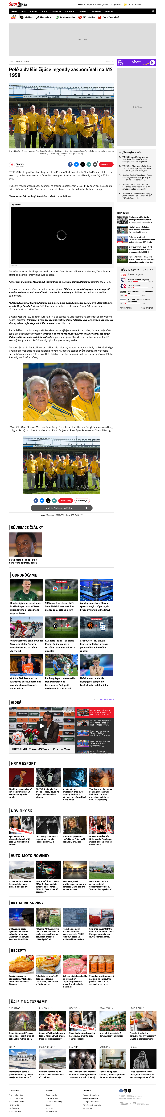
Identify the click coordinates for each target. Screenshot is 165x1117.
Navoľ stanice (126, 307)
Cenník (48, 1104)
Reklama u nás (51, 1095)
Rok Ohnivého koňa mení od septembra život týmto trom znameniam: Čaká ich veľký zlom (82, 1074)
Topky (12, 1047)
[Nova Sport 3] (123, 292)
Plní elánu (44, 1008)
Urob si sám (136, 1008)
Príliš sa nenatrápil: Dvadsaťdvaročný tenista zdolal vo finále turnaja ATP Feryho (142, 239)
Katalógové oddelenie (90, 1101)
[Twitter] (129, 1091)
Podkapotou (46, 1047)
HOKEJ (23, 11)
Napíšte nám (14, 1108)
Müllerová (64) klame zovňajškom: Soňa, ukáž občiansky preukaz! (74, 839)
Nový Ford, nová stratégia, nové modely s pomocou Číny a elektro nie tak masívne (74, 885)
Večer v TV (149, 269)
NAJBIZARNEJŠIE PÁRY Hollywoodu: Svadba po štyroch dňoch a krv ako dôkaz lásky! (100, 840)
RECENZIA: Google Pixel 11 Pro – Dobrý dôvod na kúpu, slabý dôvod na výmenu (47, 793)
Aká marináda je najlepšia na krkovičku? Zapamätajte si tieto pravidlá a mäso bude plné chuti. (75, 981)
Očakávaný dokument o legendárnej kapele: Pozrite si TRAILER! (47, 839)
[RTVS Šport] (123, 275)
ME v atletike (89, 17)
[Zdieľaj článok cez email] (88, 164)
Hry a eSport (23, 763)
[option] (22, 1045)
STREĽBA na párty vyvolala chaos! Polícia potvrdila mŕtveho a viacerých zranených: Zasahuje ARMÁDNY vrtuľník (20, 934)
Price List (49, 1108)
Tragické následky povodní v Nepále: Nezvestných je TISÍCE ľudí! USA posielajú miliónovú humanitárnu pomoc (73, 934)
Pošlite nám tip (106, 164)
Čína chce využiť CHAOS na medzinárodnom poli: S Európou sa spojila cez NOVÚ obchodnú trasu (101, 933)
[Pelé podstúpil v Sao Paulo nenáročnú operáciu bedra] (25, 544)
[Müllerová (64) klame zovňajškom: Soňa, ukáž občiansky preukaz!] (75, 825)
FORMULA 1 (70, 11)
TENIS (44, 11)
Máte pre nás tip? (89, 1108)
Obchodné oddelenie (90, 1098)
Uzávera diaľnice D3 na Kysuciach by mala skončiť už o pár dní (20, 884)
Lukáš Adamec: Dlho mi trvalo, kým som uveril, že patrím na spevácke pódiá (142, 1074)
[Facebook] (121, 1091)
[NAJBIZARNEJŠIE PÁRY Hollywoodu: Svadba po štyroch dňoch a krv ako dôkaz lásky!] (101, 825)
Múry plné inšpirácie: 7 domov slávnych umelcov (111, 1034)
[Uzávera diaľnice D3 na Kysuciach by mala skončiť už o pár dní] (21, 870)
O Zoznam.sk (14, 1090)
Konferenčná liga (67, 17)
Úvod (11, 61)
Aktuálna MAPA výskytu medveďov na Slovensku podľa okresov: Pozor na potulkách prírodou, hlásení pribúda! (47, 934)
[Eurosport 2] (123, 286)
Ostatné (26, 61)
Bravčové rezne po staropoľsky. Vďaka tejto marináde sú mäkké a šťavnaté (20, 980)
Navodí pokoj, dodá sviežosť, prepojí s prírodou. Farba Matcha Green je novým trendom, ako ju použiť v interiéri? (112, 1074)
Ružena (109, 4)
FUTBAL (33, 11)
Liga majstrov (46, 17)
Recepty (18, 950)
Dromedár (105, 1008)
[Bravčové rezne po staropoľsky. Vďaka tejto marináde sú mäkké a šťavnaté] (21, 964)
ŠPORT (14, 11)
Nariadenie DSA (15, 1111)
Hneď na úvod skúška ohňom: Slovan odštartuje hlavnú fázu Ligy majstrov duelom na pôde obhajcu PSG (137, 177)
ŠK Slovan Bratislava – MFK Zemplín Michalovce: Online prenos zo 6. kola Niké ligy (140, 249)
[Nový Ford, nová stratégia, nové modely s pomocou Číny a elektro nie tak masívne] (75, 870)
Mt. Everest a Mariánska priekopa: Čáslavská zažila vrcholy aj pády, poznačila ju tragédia (140, 220)
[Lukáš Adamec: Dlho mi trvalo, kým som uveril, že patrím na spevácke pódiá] (143, 1059)
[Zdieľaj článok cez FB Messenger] (76, 164)
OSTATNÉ (84, 11)
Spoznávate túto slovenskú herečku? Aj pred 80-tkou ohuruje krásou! (19, 840)
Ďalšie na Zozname (29, 1002)
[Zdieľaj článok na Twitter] (82, 164)
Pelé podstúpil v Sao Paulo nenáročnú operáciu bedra (23, 561)
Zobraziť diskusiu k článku (67, 508)
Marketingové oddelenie (91, 1104)
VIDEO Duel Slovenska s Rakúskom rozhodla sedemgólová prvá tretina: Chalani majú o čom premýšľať (136, 168)
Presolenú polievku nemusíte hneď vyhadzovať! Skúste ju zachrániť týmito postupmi (143, 1036)
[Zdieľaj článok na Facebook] (70, 164)
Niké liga (28, 17)
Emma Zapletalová (110, 17)
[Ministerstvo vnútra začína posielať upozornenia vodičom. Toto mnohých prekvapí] (101, 870)
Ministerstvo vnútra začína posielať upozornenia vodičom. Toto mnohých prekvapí (100, 885)
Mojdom (104, 1047)
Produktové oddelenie (90, 1095)
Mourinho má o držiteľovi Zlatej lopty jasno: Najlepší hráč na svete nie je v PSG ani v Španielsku (137, 195)
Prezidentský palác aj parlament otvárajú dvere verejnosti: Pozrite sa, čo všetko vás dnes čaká (21, 1074)
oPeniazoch (15, 1008)
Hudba (133, 1047)
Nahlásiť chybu (82, 500)
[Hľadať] (153, 11)
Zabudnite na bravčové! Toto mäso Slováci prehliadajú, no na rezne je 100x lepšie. (47, 980)
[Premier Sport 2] (123, 300)
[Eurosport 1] (123, 280)
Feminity (73, 1047)
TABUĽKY (109, 11)
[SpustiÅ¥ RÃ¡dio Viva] (136, 61)
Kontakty (86, 1090)
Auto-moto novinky (30, 855)
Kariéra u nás (14, 1104)
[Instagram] (125, 1091)
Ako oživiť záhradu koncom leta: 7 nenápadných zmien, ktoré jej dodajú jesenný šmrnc (52, 1036)
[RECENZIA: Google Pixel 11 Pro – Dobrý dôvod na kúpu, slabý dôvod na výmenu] (48, 777)
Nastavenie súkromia (17, 1101)
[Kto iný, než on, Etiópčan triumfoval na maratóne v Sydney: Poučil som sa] (122, 230)
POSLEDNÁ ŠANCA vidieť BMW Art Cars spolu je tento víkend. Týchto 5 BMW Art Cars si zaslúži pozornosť (47, 886)
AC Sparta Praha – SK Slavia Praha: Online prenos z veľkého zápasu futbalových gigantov (142, 259)
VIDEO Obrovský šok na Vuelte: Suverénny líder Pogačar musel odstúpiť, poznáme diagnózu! (135, 159)
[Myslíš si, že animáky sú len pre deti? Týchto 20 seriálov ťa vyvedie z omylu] (21, 777)
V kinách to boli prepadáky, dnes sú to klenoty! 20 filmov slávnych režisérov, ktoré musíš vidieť (74, 794)
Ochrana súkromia (16, 1098)
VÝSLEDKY (96, 11)
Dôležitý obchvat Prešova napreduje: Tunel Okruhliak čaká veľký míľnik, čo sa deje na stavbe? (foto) (21, 1036)
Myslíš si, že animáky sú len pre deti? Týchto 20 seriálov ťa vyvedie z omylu (20, 793)
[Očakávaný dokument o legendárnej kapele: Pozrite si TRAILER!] (48, 825)
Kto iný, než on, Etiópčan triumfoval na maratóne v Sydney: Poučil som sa (139, 230)
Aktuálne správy (27, 903)
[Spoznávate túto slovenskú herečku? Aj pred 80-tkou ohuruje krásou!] (21, 825)
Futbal (17, 61)
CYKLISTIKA (56, 11)
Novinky (73, 1008)
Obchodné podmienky (54, 1101)
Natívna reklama (52, 1111)
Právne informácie (16, 1095)
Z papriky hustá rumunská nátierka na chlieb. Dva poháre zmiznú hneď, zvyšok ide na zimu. (101, 980)
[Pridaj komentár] (95, 164)
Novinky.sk (21, 811)
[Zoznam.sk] (126, 1104)
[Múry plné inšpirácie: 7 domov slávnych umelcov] (113, 1021)
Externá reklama (52, 1098)
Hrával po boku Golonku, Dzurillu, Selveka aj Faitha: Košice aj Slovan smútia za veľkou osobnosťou (136, 186)
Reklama (49, 1090)
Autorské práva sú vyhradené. (130, 1098)
